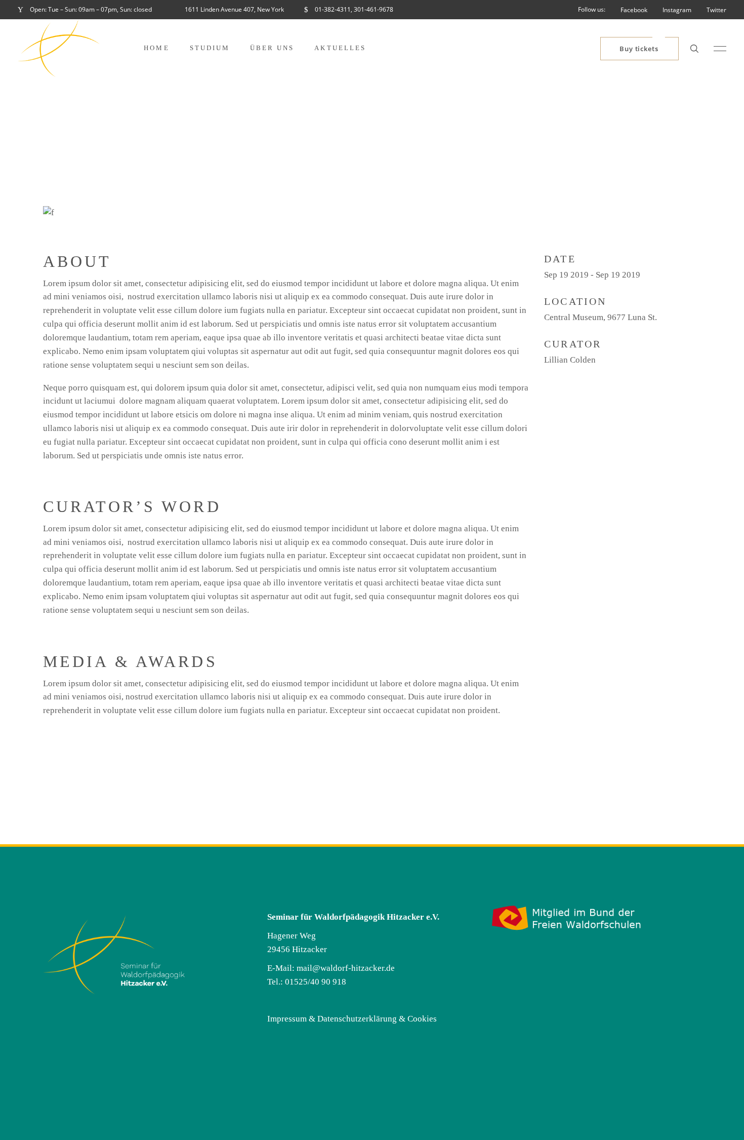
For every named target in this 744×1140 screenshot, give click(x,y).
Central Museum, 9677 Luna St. (600, 317)
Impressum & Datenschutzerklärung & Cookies (352, 1019)
